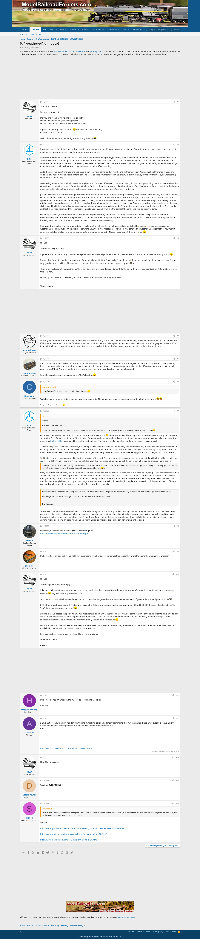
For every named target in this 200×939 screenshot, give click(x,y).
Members (112, 29)
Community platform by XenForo (100, 937)
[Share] (174, 102)
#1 (178, 102)
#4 (178, 336)
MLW (24, 47)
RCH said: (46, 808)
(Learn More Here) (126, 917)
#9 (178, 551)
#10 (177, 574)
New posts (24, 34)
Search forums (36, 34)
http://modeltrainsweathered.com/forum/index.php (64, 533)
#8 (178, 526)
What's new (48, 29)
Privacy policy (157, 931)
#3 (178, 238)
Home (24, 29)
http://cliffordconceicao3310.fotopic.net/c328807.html (66, 748)
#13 (177, 757)
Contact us (131, 931)
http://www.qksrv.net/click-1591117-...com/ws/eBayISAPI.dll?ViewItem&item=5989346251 (83, 828)
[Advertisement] (100, 77)
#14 (177, 780)
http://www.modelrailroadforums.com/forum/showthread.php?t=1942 (73, 834)
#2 (178, 144)
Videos (85, 29)
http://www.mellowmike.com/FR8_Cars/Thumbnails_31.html (68, 839)
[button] (56, 29)
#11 (177, 695)
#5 (178, 359)
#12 (177, 718)
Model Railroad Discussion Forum (69, 51)
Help (167, 931)
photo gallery (96, 51)
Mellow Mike (56, 441)
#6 (178, 381)
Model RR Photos (68, 29)
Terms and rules (143, 931)
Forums (35, 29)
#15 (177, 803)
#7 (178, 411)
